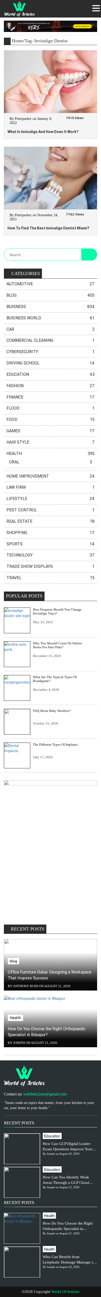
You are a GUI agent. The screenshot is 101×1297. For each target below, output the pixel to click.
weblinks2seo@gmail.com (45, 1094)
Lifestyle (50, 498)
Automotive (50, 283)
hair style (50, 442)
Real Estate (50, 521)
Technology (50, 555)
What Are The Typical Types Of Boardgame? (55, 679)
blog (50, 295)
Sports (50, 544)
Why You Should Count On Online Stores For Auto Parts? (57, 645)
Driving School (50, 363)
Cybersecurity (50, 351)
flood (50, 408)
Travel (50, 577)
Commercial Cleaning (50, 340)
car (50, 329)
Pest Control (50, 510)
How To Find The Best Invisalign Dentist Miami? (48, 228)
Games (50, 430)
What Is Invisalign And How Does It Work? (43, 132)
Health (50, 453)
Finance (50, 397)
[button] (96, 8)
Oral (50, 462)
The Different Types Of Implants (55, 744)
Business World (50, 317)
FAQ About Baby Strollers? (52, 711)
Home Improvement (50, 476)
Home (17, 40)
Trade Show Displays (50, 566)
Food (50, 419)
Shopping (50, 532)
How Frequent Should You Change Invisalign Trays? (57, 612)
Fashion (50, 385)
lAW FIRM (50, 487)
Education (50, 374)
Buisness (50, 306)
